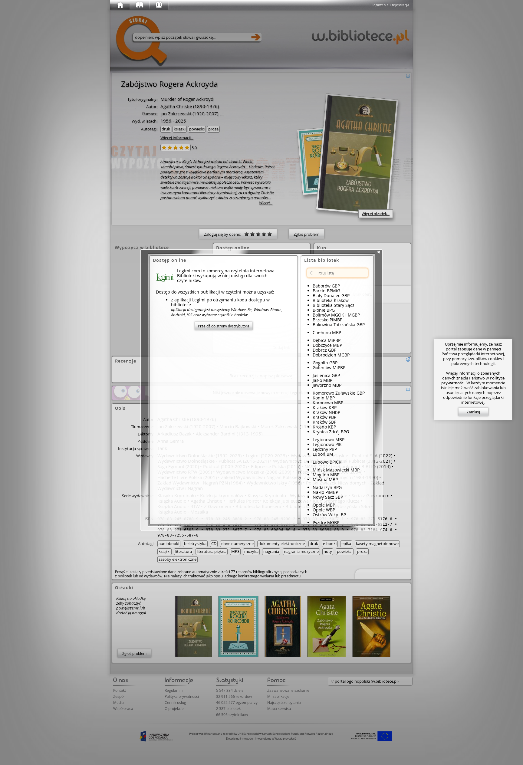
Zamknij (473, 411)
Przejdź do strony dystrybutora (223, 325)
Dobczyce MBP (327, 345)
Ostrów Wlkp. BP (329, 514)
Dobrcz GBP (324, 350)
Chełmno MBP (327, 332)
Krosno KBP (324, 427)
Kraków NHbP (326, 412)
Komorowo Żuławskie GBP (339, 393)
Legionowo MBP (328, 439)
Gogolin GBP (325, 363)
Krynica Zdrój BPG (331, 432)
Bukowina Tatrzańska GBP (339, 324)
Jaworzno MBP (327, 385)
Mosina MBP (325, 479)
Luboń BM (323, 454)
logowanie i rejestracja (391, 5)
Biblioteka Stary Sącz (333, 305)
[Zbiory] (139, 5)
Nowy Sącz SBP (328, 497)
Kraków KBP (325, 407)
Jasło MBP (322, 380)
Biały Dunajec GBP (331, 295)
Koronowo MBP (328, 402)
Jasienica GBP (326, 375)
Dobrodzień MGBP (331, 355)
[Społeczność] (158, 5)
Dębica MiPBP (326, 340)
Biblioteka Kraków (331, 300)
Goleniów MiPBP (329, 367)
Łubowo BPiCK (327, 462)
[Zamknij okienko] (379, 252)
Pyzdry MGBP (326, 522)
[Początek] (120, 5)
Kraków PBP (324, 417)
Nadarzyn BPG (327, 487)
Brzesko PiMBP (327, 320)
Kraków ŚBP (324, 422)
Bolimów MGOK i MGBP (336, 315)
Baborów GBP (326, 286)
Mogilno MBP (326, 475)
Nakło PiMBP (325, 492)
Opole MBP (324, 505)
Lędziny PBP (325, 449)
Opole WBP (324, 510)
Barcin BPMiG (326, 291)
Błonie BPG (324, 310)
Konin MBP (324, 398)
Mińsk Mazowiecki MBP (336, 470)
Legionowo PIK (327, 444)
